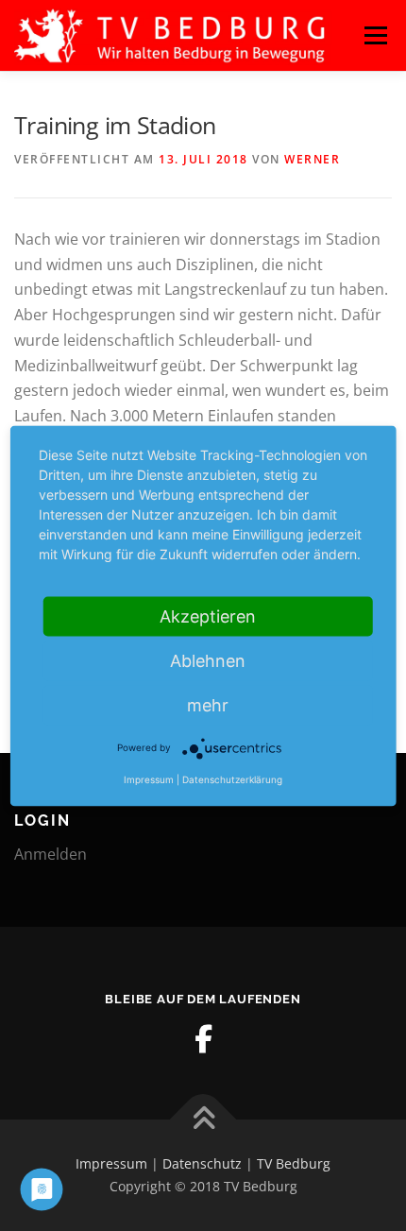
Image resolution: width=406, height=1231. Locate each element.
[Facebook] (203, 1039)
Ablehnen (207, 660)
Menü (375, 35)
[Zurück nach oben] (203, 1120)
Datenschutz (202, 1163)
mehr (207, 704)
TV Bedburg (293, 1163)
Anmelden (50, 854)
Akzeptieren (208, 615)
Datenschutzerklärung (232, 778)
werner (312, 159)
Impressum (111, 1163)
